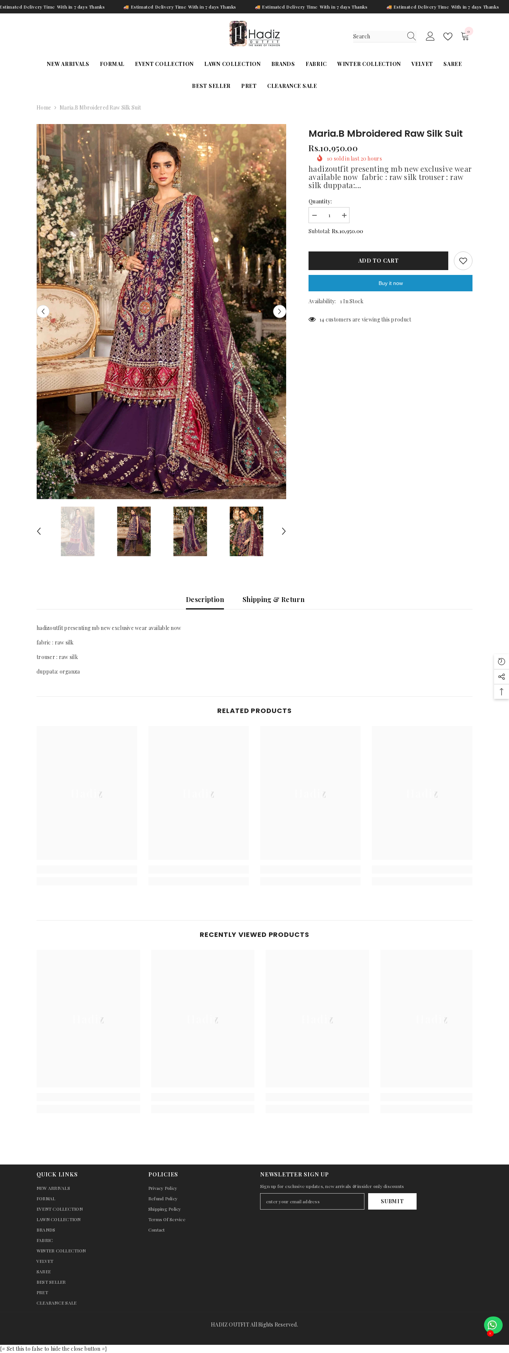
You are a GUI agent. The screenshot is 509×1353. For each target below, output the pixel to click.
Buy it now (391, 283)
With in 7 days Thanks (81, 7)
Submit (392, 1201)
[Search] (385, 36)
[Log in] (430, 36)
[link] (87, 869)
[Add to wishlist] (463, 260)
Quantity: (320, 201)
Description (205, 599)
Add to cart (378, 260)
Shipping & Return (273, 599)
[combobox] (377, 36)
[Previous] (43, 311)
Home (44, 107)
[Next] (279, 311)
